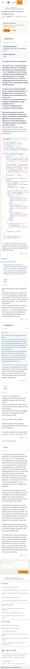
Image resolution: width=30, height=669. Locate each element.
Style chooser (6, 661)
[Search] (27, 2)
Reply (22, 253)
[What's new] (24, 2)
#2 (27, 284)
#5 (27, 450)
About (9, 663)
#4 (27, 392)
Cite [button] (26, 253)
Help (23, 663)
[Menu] (3, 2)
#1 (27, 42)
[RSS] (26, 663)
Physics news (4, 262)
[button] (25, 42)
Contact (4, 663)
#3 (27, 328)
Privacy (18, 663)
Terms (13, 663)
